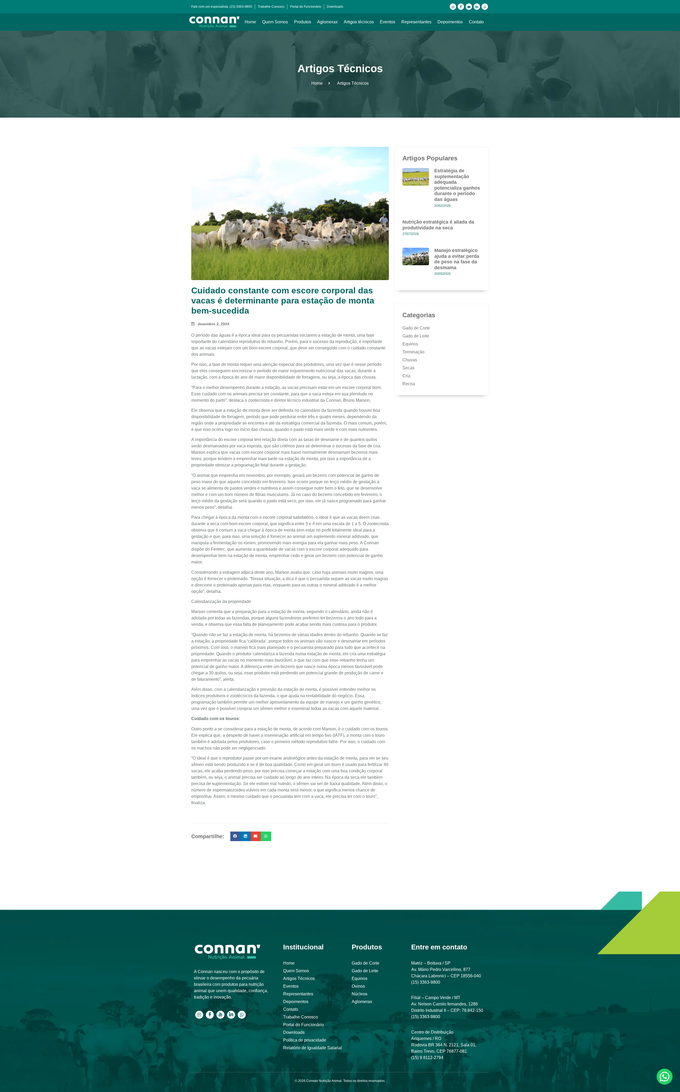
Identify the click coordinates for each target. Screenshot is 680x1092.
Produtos (302, 22)
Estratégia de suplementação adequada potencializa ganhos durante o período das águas (457, 185)
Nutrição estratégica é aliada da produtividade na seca (438, 224)
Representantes (416, 22)
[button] (235, 836)
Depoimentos (450, 22)
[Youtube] (469, 6)
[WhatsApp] (485, 6)
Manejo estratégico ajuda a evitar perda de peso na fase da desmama (456, 259)
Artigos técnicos (359, 22)
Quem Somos (275, 22)
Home (250, 22)
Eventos (387, 22)
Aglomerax (327, 22)
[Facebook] (461, 6)
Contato (476, 22)
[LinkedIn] (477, 6)
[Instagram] (453, 6)
